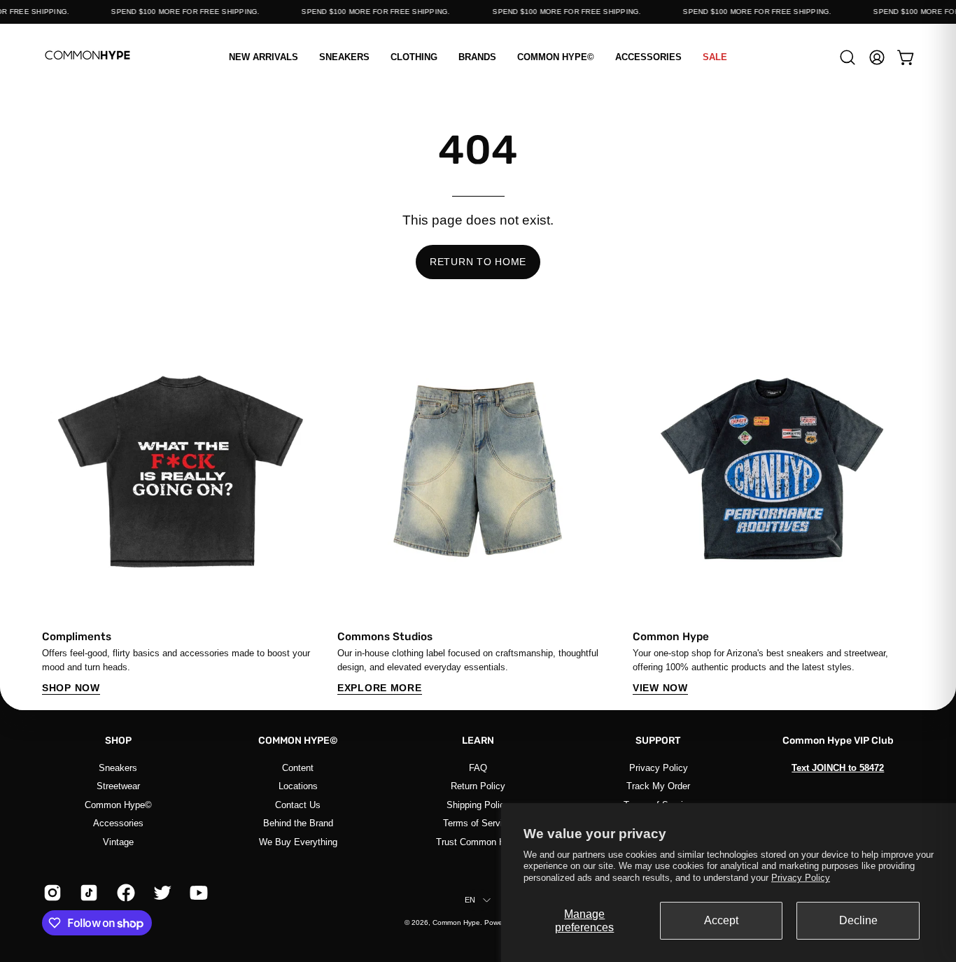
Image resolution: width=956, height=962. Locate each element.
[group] (478, 512)
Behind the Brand (298, 823)
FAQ (478, 768)
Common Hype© (118, 804)
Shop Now (71, 687)
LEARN (478, 741)
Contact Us (298, 804)
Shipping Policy (478, 804)
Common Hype (456, 922)
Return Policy (478, 786)
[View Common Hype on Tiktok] (87, 892)
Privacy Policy (800, 877)
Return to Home (478, 261)
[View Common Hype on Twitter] (161, 892)
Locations (298, 786)
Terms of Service (477, 823)
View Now (660, 687)
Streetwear (118, 786)
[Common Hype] (87, 57)
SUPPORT (658, 741)
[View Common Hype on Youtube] (197, 892)
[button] (414, 57)
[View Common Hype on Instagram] (51, 892)
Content (298, 768)
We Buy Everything (298, 841)
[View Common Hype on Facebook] (124, 892)
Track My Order (658, 786)
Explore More (379, 687)
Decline (858, 920)
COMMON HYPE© (298, 741)
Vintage (118, 841)
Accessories (118, 823)
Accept (721, 920)
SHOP (118, 741)
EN (470, 900)
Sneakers (118, 768)
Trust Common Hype (478, 841)
